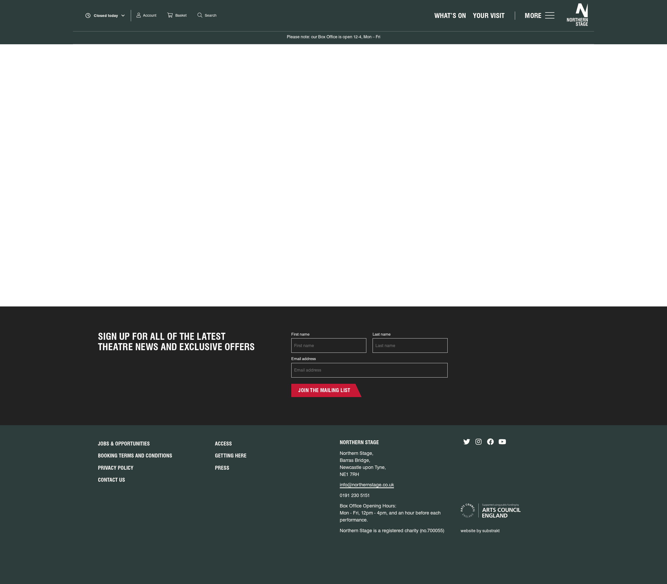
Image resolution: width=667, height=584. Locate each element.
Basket (181, 15)
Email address (303, 358)
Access (223, 444)
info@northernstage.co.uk (367, 484)
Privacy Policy (115, 468)
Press (222, 468)
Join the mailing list (324, 390)
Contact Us (111, 480)
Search (211, 15)
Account (149, 15)
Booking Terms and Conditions (135, 456)
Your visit (489, 15)
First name (300, 334)
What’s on (450, 15)
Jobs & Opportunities (124, 444)
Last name (382, 334)
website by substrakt (480, 530)
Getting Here (230, 456)
